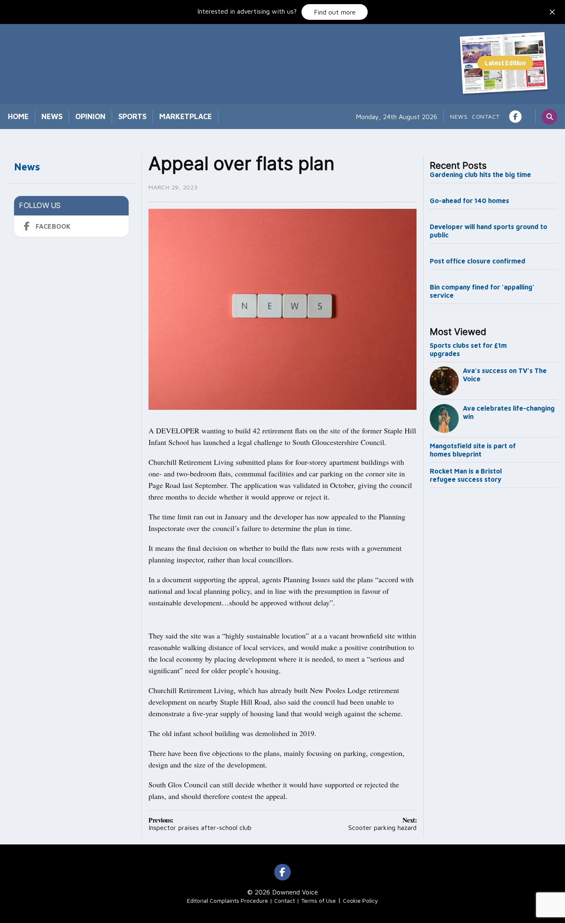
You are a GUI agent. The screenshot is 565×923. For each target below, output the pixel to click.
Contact (486, 116)
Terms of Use (318, 900)
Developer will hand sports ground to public (488, 231)
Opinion (90, 116)
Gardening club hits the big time (480, 174)
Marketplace (185, 116)
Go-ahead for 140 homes (469, 200)
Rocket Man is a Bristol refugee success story (466, 475)
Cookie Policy (360, 900)
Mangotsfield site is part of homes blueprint (473, 450)
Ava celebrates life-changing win (509, 412)
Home (18, 116)
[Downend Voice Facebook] (515, 116)
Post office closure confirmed (477, 261)
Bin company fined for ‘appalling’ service (482, 291)
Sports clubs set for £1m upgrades (468, 349)
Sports (132, 116)
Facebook (53, 226)
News (51, 116)
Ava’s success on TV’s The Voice (505, 375)
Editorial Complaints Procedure (227, 900)
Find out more (335, 12)
